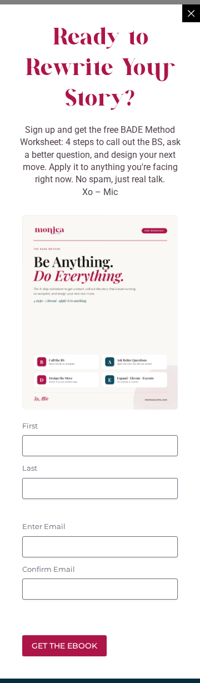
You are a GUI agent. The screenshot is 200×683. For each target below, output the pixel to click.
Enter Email (44, 526)
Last (29, 467)
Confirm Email (48, 569)
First (30, 425)
